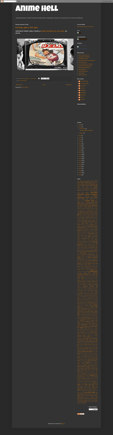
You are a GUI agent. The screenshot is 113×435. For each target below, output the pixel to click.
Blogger (63, 423)
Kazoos (84, 293)
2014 (80, 154)
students (89, 369)
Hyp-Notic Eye (94, 280)
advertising (92, 188)
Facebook (95, 258)
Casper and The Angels (89, 227)
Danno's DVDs (87, 247)
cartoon (92, 224)
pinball (96, 329)
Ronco (96, 347)
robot (96, 345)
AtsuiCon (92, 211)
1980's (87, 182)
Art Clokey (95, 209)
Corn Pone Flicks (83, 62)
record (92, 342)
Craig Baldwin (85, 245)
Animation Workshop (83, 195)
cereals (82, 230)
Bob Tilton (79, 217)
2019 (80, 144)
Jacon (78, 284)
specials (89, 365)
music (93, 312)
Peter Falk (79, 329)
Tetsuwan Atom (94, 374)
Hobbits (78, 278)
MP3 (78, 312)
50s (84, 184)
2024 (80, 127)
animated (94, 192)
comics (96, 239)
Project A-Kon (89, 338)
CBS (87, 229)
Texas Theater (85, 375)
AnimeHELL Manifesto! (84, 56)
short (85, 356)
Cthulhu (93, 245)
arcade (81, 209)
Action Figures (85, 187)
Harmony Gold (80, 275)
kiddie (90, 293)
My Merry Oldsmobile (86, 314)
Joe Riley (90, 289)
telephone (79, 374)
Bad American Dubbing (85, 214)
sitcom (78, 359)
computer (84, 242)
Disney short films (89, 251)
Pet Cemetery (95, 327)
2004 (80, 174)
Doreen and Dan (90, 254)
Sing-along (95, 357)
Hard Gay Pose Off (93, 274)
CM (89, 238)
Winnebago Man (88, 400)
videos (96, 395)
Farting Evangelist (81, 261)
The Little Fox (93, 378)
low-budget (79, 300)
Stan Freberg (87, 366)
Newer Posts (19, 84)
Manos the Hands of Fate (82, 302)
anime (87, 197)
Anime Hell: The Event (82, 45)
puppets (82, 341)
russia (78, 348)
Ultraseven (84, 390)
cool (94, 242)
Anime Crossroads (90, 198)
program (83, 338)
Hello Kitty (86, 277)
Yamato (88, 401)
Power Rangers (94, 333)
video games (80, 394)
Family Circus (84, 260)
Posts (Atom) (25, 87)
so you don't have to (92, 360)
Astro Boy (82, 211)
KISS (85, 295)
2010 (80, 162)
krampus (96, 295)
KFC (88, 293)
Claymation (85, 238)
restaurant (85, 344)
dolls (94, 253)
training (81, 387)
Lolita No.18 (90, 299)
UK (93, 389)
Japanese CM (93, 286)
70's (89, 184)
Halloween (94, 271)
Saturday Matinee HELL (87, 351)
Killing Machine (80, 295)
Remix (81, 344)
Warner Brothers (84, 398)
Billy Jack (90, 215)
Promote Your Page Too (82, 48)
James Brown (91, 284)
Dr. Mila (82, 88)
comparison (79, 242)
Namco (85, 315)
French (90, 266)
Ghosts (87, 267)
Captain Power (80, 224)
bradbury (79, 218)
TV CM (85, 389)
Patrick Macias (82, 69)
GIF (93, 267)
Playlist (91, 332)
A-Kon (83, 185)
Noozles (87, 320)
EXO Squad (90, 258)
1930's (84, 181)
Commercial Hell (86, 241)
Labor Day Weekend (81, 296)
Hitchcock (96, 277)
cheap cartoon (90, 230)
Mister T (91, 308)
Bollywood (84, 217)
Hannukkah (80, 274)
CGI (85, 230)
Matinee (96, 302)
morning (79, 311)
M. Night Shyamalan (86, 300)
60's (86, 184)
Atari (85, 211)
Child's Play (79, 232)
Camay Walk (95, 220)
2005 (80, 172)
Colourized (84, 239)
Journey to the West (93, 290)
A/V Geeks (94, 185)
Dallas (82, 247)
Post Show (87, 333)
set (93, 353)
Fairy (80, 260)
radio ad (87, 341)
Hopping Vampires (81, 280)
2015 (80, 152)
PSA (84, 339)
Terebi (88, 374)
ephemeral (79, 259)
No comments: (33, 78)
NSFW (96, 320)
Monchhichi (95, 308)
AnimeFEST (95, 205)
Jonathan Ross (80, 290)
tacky (91, 372)
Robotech (79, 347)
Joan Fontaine (84, 289)
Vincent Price (80, 397)
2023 (80, 135)
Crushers (90, 245)
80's (92, 184)
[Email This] (42, 78)
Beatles (81, 215)
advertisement (80, 188)
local (86, 299)
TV (82, 389)
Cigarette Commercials (93, 235)
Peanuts (89, 327)
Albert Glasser (85, 190)
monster (89, 309)
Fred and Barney (84, 266)
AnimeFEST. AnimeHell (82, 206)
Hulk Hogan (88, 280)
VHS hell (91, 392)
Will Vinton (82, 400)
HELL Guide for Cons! (84, 55)
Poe (95, 332)
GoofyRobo (83, 90)
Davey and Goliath (81, 248)
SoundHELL (87, 362)
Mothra (82, 311)
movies (96, 311)
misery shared (80, 308)
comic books (90, 239)
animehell (90, 207)
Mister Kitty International (84, 67)
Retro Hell (90, 344)
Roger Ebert (91, 347)
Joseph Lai (86, 290)
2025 (80, 124)
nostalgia (92, 320)
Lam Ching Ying (90, 296)
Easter (89, 257)
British (83, 218)
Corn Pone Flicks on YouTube (86, 64)
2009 (80, 164)
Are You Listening (87, 209)
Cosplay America (91, 244)
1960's (78, 182)
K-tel (78, 292)
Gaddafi (93, 266)
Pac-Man (92, 326)
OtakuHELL (84, 324)
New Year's (93, 317)
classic (89, 236)
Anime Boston (94, 197)
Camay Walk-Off (80, 221)
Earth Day (83, 257)
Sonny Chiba (80, 362)
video (96, 392)
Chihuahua (95, 230)
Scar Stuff (95, 351)
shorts (78, 357)
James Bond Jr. (83, 284)
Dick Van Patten (86, 250)
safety (93, 348)
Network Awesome (86, 317)
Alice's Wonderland (93, 190)
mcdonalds (91, 303)
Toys (96, 384)
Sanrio (87, 350)
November (82, 128)
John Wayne (95, 289)
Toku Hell (94, 381)
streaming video (94, 368)
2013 (80, 156)
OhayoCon (87, 321)
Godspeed (87, 269)
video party (92, 394)
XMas (85, 401)
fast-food (87, 261)
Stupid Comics (80, 371)
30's (78, 184)
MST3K (83, 312)
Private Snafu (94, 336)
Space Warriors (94, 363)
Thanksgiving (92, 375)
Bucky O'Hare (95, 218)
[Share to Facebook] (47, 78)
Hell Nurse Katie (82, 74)
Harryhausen (87, 275)
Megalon (96, 303)
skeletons (90, 359)
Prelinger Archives (81, 335)
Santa (90, 350)
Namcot (88, 315)
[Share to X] (45, 78)
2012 (80, 158)
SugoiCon (86, 371)
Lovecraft (95, 299)
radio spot (92, 341)
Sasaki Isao (95, 350)
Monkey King (80, 309)
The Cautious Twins (84, 378)
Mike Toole (83, 95)
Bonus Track (90, 217)
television (84, 374)
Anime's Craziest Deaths (85, 205)
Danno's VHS (94, 247)
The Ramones (84, 379)
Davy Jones (88, 248)
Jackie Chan (95, 283)
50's (82, 184)
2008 (80, 166)
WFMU (94, 398)
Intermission (95, 281)
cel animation (91, 229)
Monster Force (95, 309)
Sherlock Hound (80, 354)
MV (81, 314)
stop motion (87, 368)
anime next (83, 202)
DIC (82, 250)
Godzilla (92, 269)
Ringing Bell (95, 344)
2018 (80, 146)
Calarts (86, 220)
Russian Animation (84, 348)
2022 (80, 137)
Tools (82, 384)
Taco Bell (95, 372)
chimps (88, 232)
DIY (78, 253)
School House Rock (85, 353)
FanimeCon (95, 260)
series (91, 353)
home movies (88, 278)
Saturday (79, 351)
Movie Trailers (90, 311)
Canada (92, 221)
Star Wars (81, 368)
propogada (79, 339)
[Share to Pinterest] (48, 78)
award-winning (85, 212)
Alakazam (79, 190)
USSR (78, 392)
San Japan (82, 350)
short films (95, 356)
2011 (80, 160)
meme (78, 305)
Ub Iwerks (89, 389)
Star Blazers (92, 366)
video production (84, 395)
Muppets (89, 312)
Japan (96, 284)
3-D (97, 182)
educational (95, 257)
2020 (80, 141)
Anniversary (88, 208)
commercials (94, 241)
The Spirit (90, 379)
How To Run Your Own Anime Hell (87, 60)
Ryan (90, 348)
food (93, 263)
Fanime (89, 260)
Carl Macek (86, 224)
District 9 (96, 251)
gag (97, 266)
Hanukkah (85, 274)
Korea (92, 295)
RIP (78, 345)
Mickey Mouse (88, 305)
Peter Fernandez (85, 329)
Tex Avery (79, 375)
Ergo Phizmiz (85, 258)
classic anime (94, 236)
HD (91, 275)
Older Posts (69, 84)
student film (84, 369)
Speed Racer (95, 365)
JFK (97, 287)
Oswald (79, 324)
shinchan (87, 354)
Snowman (83, 360)
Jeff (84, 287)
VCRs (83, 392)
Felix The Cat (92, 261)
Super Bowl (80, 372)
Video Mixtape (87, 394)
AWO (78, 214)
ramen (82, 342)
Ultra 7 (96, 389)
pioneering (89, 330)
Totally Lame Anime (89, 384)
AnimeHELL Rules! (83, 58)
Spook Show (80, 366)
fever (97, 261)
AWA (25, 80)
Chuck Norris (84, 235)
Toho (90, 381)
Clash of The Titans (82, 236)
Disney (96, 250)
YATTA (92, 401)
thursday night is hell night (26, 27)
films (80, 263)
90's (94, 184)
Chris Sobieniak (84, 81)
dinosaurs (92, 250)
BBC (78, 215)
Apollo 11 (93, 208)
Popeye (82, 333)
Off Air (83, 321)
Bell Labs (85, 215)
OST (97, 323)
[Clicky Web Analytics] (80, 414)
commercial (79, 241)
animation (94, 194)
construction (89, 242)
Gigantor (96, 267)
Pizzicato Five (87, 332)
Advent (96, 187)
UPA (97, 390)
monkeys (85, 309)
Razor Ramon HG (87, 342)
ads (91, 187)
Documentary (83, 253)
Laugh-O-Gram (84, 297)
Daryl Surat (83, 85)
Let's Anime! (81, 73)
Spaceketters (80, 365)
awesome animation (93, 212)
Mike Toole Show (86, 306)
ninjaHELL (82, 320)
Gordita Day (79, 271)
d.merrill (82, 99)
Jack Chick (83, 283)
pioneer (84, 330)
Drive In (84, 256)
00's (78, 181)
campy (88, 221)
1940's (88, 181)
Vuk (89, 397)
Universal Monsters (91, 390)
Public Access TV (90, 339)
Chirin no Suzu (84, 233)
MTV (86, 312)
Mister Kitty (86, 308)
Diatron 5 (79, 250)
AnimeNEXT (83, 208)
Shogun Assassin (94, 354)
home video (95, 278)
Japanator (79, 286)
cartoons (90, 226)
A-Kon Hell (88, 185)
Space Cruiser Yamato (83, 363)
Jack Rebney (89, 283)
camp (85, 221)
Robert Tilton (92, 345)
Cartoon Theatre (84, 226)
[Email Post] (39, 78)
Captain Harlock (84, 223)
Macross (93, 300)
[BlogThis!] (43, 78)
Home (44, 84)
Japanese (85, 286)
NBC (94, 315)
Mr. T (81, 312)
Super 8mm (95, 371)
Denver (92, 248)
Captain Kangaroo (93, 223)
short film (90, 356)
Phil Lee (82, 97)
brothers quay (88, 218)
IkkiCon (85, 281)
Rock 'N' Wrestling (85, 347)
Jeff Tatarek (83, 92)
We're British (90, 398)
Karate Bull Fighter (88, 292)
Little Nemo (82, 299)
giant (91, 267)
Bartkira (96, 214)
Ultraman (79, 390)
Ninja (89, 318)
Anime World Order (83, 71)
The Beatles (87, 376)
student (78, 369)
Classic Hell (79, 238)
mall (97, 300)
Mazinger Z (79, 303)
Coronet (85, 244)
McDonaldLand (86, 303)
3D (80, 184)
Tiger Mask (86, 381)
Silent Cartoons (87, 357)
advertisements (86, 188)
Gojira (96, 269)
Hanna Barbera (87, 272)
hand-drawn (79, 272)
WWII (82, 401)
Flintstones (89, 263)
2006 (80, 170)
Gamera (79, 267)
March (81, 133)
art (92, 209)
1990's (90, 182)
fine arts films (84, 263)
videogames (91, 395)
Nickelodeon (84, 318)
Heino (93, 275)
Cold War (92, 238)
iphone (78, 283)
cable (83, 220)
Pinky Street (79, 330)
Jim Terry (79, 289)
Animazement (81, 197)
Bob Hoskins (95, 215)
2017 (80, 148)
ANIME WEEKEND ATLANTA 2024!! (53, 31)
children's (85, 232)
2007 (80, 168)
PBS (85, 327)
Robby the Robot (84, 345)
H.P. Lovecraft (86, 271)
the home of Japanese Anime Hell (85, 26)
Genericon (83, 267)
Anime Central (81, 198)
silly (91, 357)
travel (85, 387)
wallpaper (93, 397)
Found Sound (87, 264)
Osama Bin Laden (84, 323)
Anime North (90, 202)
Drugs (87, 256)
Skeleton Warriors (83, 359)
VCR (81, 392)
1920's (81, 181)
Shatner (96, 353)
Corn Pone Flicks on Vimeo (85, 65)
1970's (83, 182)
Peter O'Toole (92, 329)
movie (85, 311)
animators (95, 196)
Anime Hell (36, 9)
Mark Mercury (91, 302)
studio (93, 369)
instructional (89, 281)
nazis (92, 315)
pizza (92, 330)
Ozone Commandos (84, 326)
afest (96, 188)
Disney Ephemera (81, 251)
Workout (93, 400)
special (85, 365)
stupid (96, 369)
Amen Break (80, 192)
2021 (80, 139)
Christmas (91, 233)
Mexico (82, 305)
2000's (94, 182)
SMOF (93, 359)
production (79, 338)
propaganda (95, 338)
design (96, 248)
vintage (86, 397)
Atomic (88, 211)
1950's (92, 181)
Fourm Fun (92, 264)
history (91, 277)
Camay (89, 220)
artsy (78, 211)
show (82, 357)
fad (78, 260)
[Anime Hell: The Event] (78, 47)
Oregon (92, 321)
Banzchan (92, 214)
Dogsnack (90, 253)
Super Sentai (86, 372)
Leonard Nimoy (91, 297)
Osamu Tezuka (92, 323)
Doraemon (84, 254)
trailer (89, 385)
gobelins (79, 269)
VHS (86, 392)
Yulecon (96, 401)
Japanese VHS (80, 287)
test (90, 374)
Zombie (84, 402)
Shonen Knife (80, 356)
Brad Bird (95, 217)
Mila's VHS (94, 307)
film (78, 263)
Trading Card (80, 385)
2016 (80, 150)
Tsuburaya (89, 387)
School (79, 353)
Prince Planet (86, 336)
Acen (78, 187)
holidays (83, 278)
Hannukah (95, 272)
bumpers (79, 220)
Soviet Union (95, 362)
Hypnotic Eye (80, 281)
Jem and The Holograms (91, 287)
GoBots (83, 269)
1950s (96, 181)
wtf (79, 401)
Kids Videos (95, 293)
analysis (87, 192)
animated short (83, 194)
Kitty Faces (88, 295)
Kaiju (81, 292)
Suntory (90, 371)
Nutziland (79, 321)
